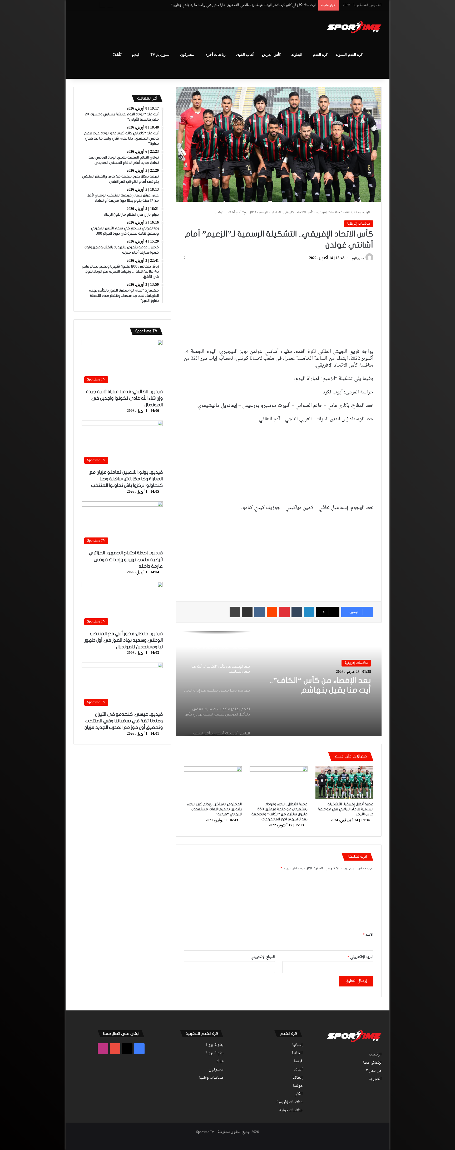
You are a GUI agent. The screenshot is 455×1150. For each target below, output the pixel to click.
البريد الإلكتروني (360, 957)
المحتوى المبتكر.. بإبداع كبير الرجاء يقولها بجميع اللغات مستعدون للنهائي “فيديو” (214, 809)
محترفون (187, 55)
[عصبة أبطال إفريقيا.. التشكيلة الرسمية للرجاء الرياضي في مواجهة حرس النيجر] (344, 782)
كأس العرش (271, 55)
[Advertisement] (175, 28)
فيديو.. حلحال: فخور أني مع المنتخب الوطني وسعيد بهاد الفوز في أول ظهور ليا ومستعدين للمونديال (124, 640)
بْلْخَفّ (117, 55)
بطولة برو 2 (214, 1053)
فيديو (136, 55)
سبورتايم (358, 258)
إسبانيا (297, 1045)
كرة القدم (320, 55)
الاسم (368, 934)
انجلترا (297, 1053)
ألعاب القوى (245, 55)
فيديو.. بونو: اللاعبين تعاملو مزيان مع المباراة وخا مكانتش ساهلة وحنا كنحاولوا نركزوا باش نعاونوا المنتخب (126, 479)
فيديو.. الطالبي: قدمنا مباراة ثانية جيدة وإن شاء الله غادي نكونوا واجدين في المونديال (124, 398)
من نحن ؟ (374, 1071)
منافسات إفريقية (328, 212)
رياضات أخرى (215, 55)
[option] (279, 683)
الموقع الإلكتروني (263, 957)
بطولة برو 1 (214, 1045)
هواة (220, 1061)
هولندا (298, 1086)
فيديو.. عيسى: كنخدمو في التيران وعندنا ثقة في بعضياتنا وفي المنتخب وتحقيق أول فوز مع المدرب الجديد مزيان (124, 721)
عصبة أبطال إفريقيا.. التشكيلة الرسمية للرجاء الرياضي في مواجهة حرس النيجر (345, 809)
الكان (299, 1094)
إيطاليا (298, 1077)
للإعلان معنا (372, 1062)
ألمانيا (298, 1069)
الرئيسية (364, 212)
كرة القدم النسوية (349, 55)
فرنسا (298, 1061)
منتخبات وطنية (211, 1077)
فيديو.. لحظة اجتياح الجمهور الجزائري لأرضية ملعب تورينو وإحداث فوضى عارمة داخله (126, 559)
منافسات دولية (291, 1110)
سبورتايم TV (160, 55)
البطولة (296, 55)
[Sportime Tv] (354, 27)
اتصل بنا (375, 1079)
